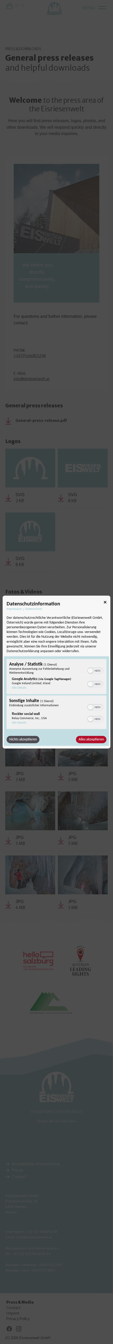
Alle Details (19, 687)
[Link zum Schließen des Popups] (105, 603)
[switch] (95, 670)
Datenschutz (33, 608)
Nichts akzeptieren (23, 739)
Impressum (14, 608)
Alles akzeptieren (91, 739)
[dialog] (56, 672)
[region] (56, 694)
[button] (90, 670)
